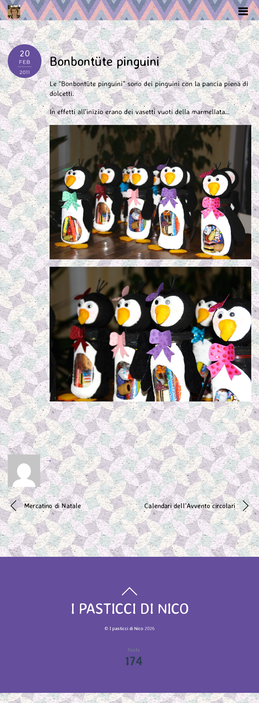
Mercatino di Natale (52, 505)
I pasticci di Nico (126, 628)
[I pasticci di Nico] (14, 14)
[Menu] (243, 11)
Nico (55, 47)
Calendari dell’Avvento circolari (189, 505)
